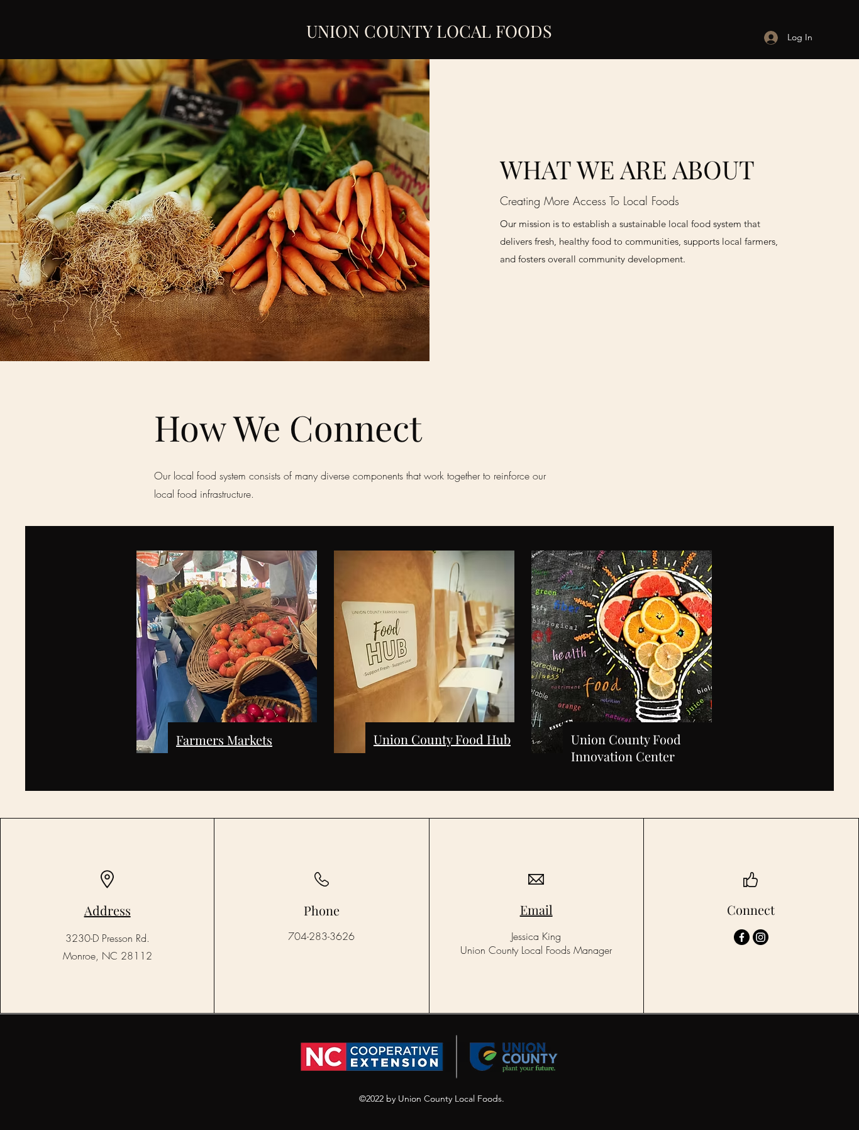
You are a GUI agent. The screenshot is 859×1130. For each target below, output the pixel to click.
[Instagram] (760, 937)
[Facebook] (742, 937)
